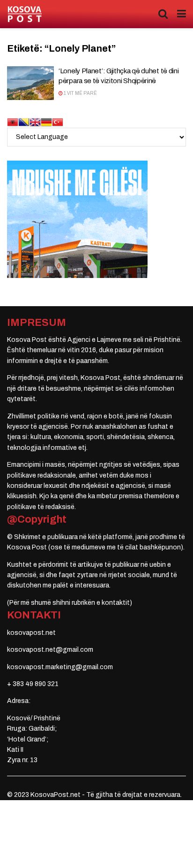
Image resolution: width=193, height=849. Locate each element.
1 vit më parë (80, 93)
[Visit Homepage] (24, 14)
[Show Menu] (181, 14)
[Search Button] (163, 14)
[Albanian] (12, 121)
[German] (46, 121)
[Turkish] (57, 121)
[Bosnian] (24, 121)
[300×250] (77, 218)
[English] (35, 121)
